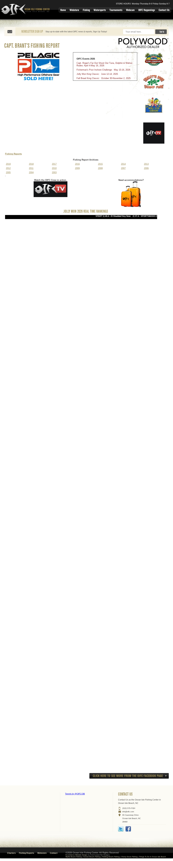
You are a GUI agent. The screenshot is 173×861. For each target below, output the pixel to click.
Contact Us (164, 10)
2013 (146, 164)
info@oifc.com (128, 812)
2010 (54, 168)
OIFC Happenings (146, 10)
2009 (77, 168)
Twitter (120, 829)
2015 (100, 164)
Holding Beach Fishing (111, 857)
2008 (100, 168)
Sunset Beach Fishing (92, 857)
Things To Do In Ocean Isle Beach (152, 857)
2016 (77, 164)
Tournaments (115, 10)
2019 (8, 164)
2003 (54, 172)
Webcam (130, 10)
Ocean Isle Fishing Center (26, 10)
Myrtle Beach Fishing (74, 857)
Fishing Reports (13, 154)
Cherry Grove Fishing (129, 857)
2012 (8, 168)
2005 (8, 172)
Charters (11, 853)
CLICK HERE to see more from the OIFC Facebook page (128, 776)
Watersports (100, 10)
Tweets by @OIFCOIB (75, 794)
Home (63, 10)
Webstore (74, 10)
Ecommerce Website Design (76, 855)
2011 (31, 168)
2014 (123, 164)
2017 (54, 164)
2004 (31, 172)
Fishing (86, 10)
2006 (146, 168)
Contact (53, 853)
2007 (123, 168)
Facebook (128, 829)
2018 (31, 164)
